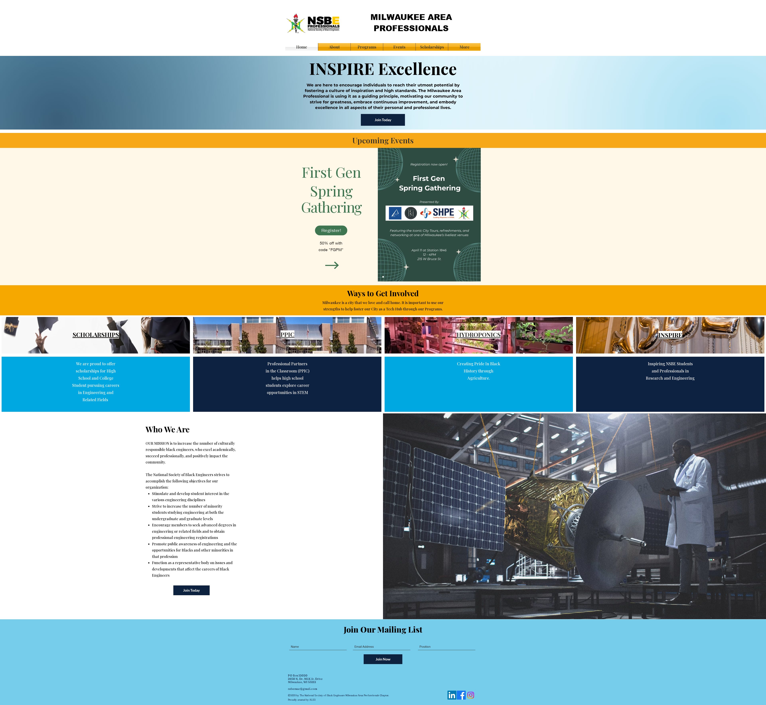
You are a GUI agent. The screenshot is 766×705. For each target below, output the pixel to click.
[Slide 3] (383, 277)
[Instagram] (470, 695)
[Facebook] (461, 695)
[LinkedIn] (451, 695)
